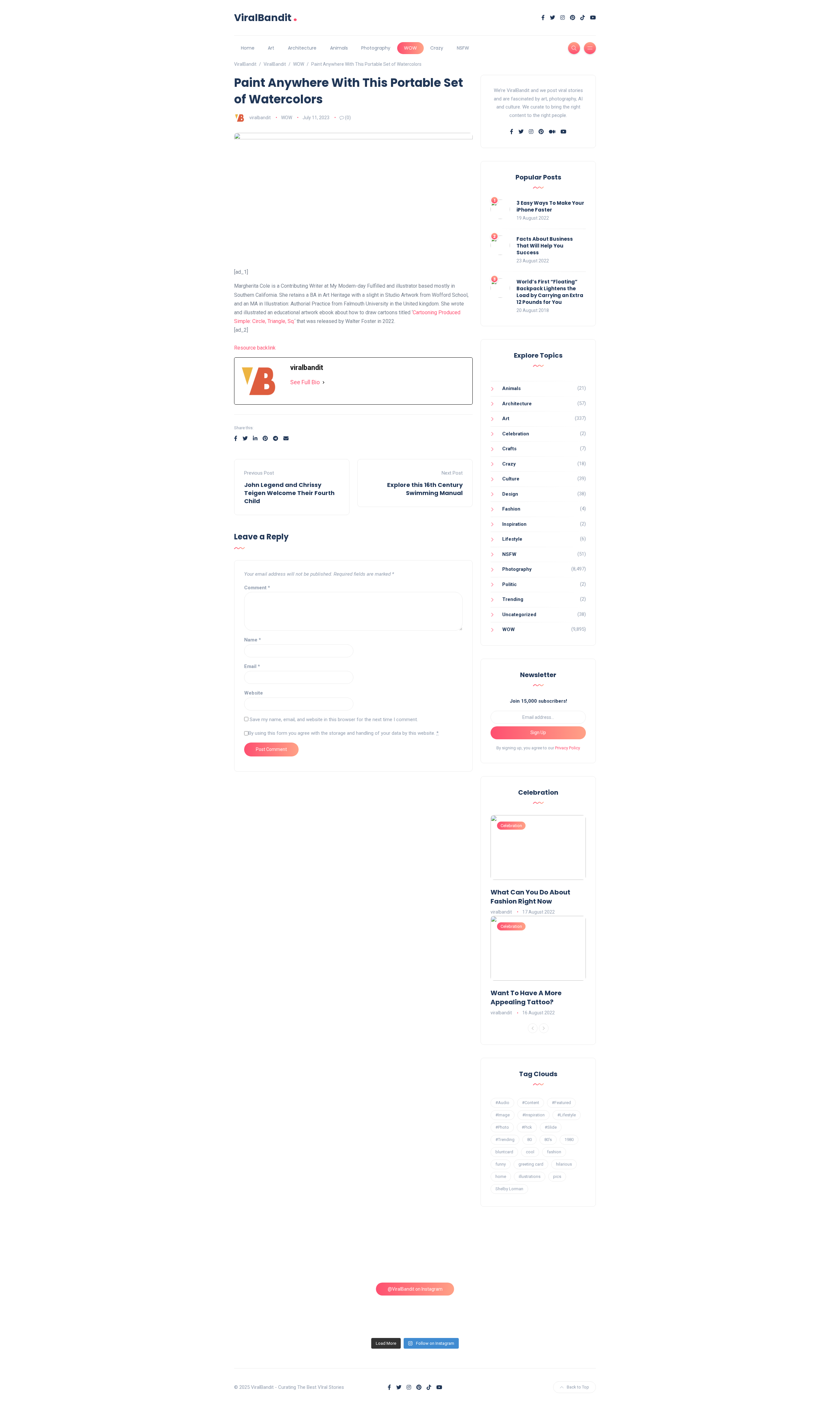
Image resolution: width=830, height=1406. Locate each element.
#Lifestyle (566, 1114)
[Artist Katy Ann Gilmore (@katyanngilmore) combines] (277, 1255)
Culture (510, 479)
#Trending (505, 1139)
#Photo (502, 1127)
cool (530, 1151)
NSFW (463, 48)
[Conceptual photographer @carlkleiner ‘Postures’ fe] (461, 1255)
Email (252, 666)
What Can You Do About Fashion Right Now (530, 897)
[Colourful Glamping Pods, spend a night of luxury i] (552, 1255)
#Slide (551, 1127)
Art (271, 48)
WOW (410, 48)
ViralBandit (265, 18)
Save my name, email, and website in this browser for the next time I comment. (334, 719)
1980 (569, 1139)
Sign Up (538, 732)
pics (557, 1176)
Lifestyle (512, 539)
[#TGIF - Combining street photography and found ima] (369, 1307)
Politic (509, 584)
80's (548, 1139)
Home (248, 48)
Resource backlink (255, 348)
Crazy (436, 48)
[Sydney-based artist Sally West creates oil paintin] (552, 1307)
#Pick (527, 1127)
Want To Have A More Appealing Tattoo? (526, 997)
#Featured (561, 1102)
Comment (257, 588)
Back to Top (578, 1387)
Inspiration (514, 524)
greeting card (530, 1164)
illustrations (529, 1176)
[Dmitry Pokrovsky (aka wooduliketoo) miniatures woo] (461, 1307)
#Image (502, 1114)
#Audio (502, 1102)
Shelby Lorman (509, 1188)
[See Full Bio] (323, 382)
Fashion (511, 509)
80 (529, 1139)
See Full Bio (305, 382)
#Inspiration (533, 1114)
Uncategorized (519, 614)
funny (500, 1164)
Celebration (515, 434)
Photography (375, 48)
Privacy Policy (567, 747)
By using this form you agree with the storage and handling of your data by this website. (343, 733)
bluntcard (504, 1151)
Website (253, 693)
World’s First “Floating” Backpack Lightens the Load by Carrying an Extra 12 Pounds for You (549, 291)
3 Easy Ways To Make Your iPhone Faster (550, 206)
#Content (530, 1102)
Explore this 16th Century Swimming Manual (425, 489)
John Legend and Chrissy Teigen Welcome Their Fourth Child (289, 493)
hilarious (564, 1164)
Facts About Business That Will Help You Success (544, 246)
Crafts (509, 449)
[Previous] (533, 1028)
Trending (512, 599)
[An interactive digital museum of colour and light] (369, 1255)
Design (510, 494)
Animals (339, 48)
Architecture (302, 48)
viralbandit (260, 117)
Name (252, 640)
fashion (554, 1151)
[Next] (544, 1028)
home (500, 1176)
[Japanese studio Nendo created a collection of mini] (277, 1307)
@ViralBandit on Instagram (415, 1289)
